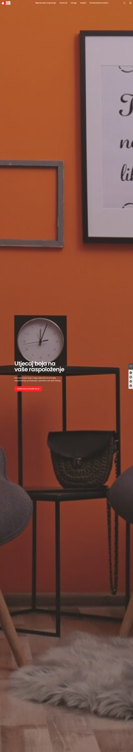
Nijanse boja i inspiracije (45, 3)
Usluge (74, 3)
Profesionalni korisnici (99, 3)
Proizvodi (63, 3)
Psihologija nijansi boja (28, 389)
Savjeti (83, 3)
